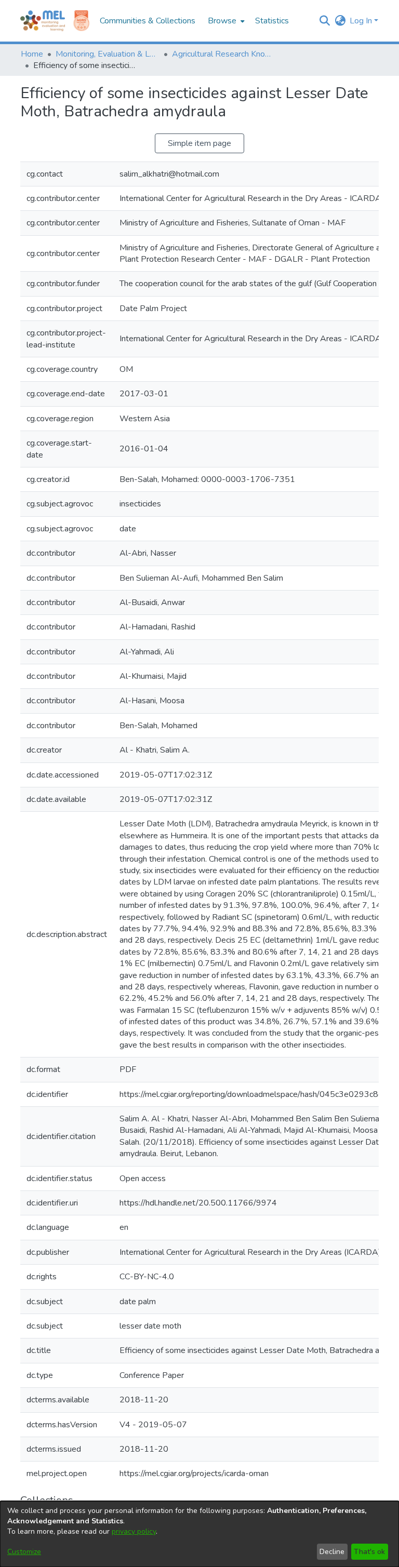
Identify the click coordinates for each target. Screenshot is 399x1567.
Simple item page (199, 143)
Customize (24, 1552)
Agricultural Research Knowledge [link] (224, 54)
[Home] (42, 20)
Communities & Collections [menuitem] (147, 20)
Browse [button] (222, 20)
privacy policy (134, 1531)
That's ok (369, 1552)
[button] (324, 21)
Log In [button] (362, 20)
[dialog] (199, 1534)
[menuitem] (225, 21)
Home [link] (32, 54)
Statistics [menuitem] (272, 20)
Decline (332, 1552)
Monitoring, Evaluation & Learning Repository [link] (107, 54)
